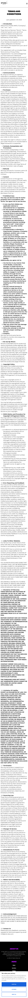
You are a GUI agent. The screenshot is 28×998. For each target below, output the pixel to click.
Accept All (14, 984)
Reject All (14, 994)
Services (14, 968)
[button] (27, 3)
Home (14, 965)
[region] (14, 984)
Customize (14, 989)
